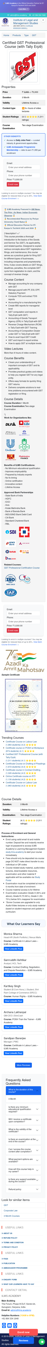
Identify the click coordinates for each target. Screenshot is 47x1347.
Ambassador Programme (15, 1268)
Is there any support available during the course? (22, 1180)
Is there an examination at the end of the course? (22, 1140)
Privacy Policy (10, 1247)
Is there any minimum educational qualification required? (19, 1109)
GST (6, 1205)
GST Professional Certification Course (22, 567)
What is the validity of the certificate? (19, 1130)
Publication (9, 1263)
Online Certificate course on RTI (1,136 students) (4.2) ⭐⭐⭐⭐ (21, 778)
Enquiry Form (10, 1279)
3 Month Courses (12, 1215)
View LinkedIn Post (13, 948)
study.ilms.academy (15, 851)
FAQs (5, 1258)
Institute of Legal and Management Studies (25, 21)
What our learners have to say (18, 1284)
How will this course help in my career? (21, 1170)
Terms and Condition (13, 1242)
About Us (7, 1233)
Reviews (23, 1340)
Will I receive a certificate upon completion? (19, 1120)
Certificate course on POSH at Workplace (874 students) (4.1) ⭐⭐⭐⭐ (25, 749)
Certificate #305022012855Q (23, 27)
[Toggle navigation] (43, 20)
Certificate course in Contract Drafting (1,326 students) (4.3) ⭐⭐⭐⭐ (23, 771)
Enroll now (23, 1332)
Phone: (10, 171)
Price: (9, 179)
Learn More (22, 9)
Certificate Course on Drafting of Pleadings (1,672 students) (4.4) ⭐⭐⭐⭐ (25, 765)
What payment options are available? (20, 1160)
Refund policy (14, 1189)
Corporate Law (10, 1210)
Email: (10, 163)
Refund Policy (10, 1238)
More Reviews (23, 1065)
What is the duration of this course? (20, 1090)
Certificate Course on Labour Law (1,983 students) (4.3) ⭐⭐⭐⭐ (21, 743)
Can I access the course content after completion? (20, 1150)
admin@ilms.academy (21, 1310)
